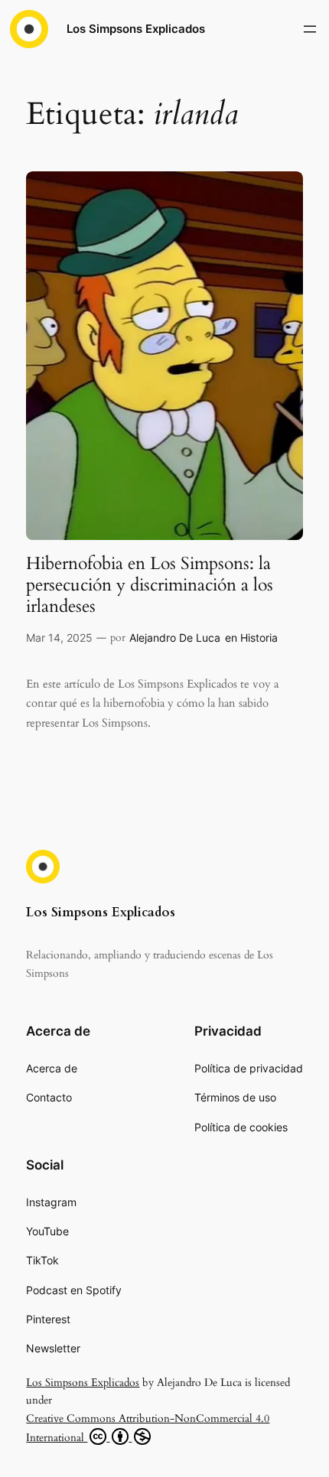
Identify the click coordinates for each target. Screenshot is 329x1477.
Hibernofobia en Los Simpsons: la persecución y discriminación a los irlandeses (149, 585)
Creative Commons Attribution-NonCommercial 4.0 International (147, 1428)
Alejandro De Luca (174, 637)
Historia (259, 637)
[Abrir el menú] (310, 29)
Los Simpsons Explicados (136, 29)
